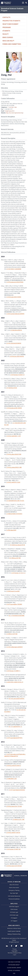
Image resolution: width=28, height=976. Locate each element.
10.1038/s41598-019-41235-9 (14, 513)
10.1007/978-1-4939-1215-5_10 (14, 682)
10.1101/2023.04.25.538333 (13, 343)
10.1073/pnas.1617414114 (18, 573)
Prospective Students (11, 21)
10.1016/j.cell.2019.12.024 (13, 482)
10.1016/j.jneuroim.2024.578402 (14, 282)
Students (6, 31)
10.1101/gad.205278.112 (15, 726)
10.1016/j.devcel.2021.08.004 (14, 408)
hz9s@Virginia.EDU (9, 111)
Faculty (6, 34)
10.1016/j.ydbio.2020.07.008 (13, 454)
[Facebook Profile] (11, 946)
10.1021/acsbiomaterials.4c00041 (15, 313)
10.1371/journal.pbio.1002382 (14, 604)
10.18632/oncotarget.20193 (17, 545)
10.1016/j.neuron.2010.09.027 (14, 865)
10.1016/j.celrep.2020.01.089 (14, 467)
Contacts (6, 17)
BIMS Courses (8, 37)
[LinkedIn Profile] (7, 946)
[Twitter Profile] (16, 946)
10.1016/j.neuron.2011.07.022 (14, 806)
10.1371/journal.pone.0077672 (14, 738)
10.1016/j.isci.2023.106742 (16, 356)
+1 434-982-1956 (12, 107)
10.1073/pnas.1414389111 (13, 671)
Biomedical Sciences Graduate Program (12, 10)
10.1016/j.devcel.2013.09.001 (16, 698)
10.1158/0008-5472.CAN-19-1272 (15, 500)
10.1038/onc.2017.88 (15, 558)
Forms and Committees (12, 44)
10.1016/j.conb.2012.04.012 (13, 765)
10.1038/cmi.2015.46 (11, 634)
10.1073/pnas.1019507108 (13, 849)
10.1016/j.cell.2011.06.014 (13, 832)
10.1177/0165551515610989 (16, 615)
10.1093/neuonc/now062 (13, 591)
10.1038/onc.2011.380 (18, 819)
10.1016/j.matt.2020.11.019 (13, 436)
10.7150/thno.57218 (11, 388)
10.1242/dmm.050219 (16, 330)
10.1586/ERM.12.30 (11, 778)
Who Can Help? (8, 41)
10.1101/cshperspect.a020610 (14, 647)
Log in (14, 954)
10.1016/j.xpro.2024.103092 (13, 297)
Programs (7, 27)
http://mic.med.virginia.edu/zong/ (14, 113)
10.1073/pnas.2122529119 (17, 374)
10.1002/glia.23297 (11, 530)
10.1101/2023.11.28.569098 (13, 269)
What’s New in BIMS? (10, 24)
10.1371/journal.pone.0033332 (17, 790)
